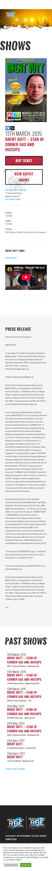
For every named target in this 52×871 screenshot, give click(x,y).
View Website (11, 258)
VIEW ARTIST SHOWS (24, 177)
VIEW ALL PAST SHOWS (15, 769)
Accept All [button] (26, 865)
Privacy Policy (11, 839)
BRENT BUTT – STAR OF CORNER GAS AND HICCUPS (24, 659)
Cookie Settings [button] (11, 865)
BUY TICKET (23, 160)
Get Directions (13, 199)
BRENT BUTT (15, 743)
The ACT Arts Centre (15, 190)
